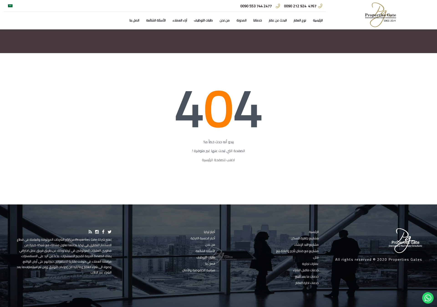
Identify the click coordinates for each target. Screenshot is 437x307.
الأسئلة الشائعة (156, 20)
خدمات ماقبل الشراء (306, 270)
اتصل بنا (134, 20)
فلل (316, 257)
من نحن (225, 20)
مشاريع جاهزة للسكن (305, 238)
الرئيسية (318, 20)
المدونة (241, 20)
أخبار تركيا (209, 232)
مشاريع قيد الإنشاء (306, 245)
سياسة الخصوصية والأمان (198, 270)
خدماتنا (257, 20)
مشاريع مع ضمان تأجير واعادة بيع (297, 251)
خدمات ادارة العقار (307, 283)
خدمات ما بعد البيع (307, 276)
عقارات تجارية (310, 264)
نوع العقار (300, 20)
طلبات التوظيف (203, 20)
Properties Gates (405, 259)
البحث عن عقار (278, 20)
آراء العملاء (180, 20)
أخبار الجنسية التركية (203, 238)
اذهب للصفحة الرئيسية (218, 159)
